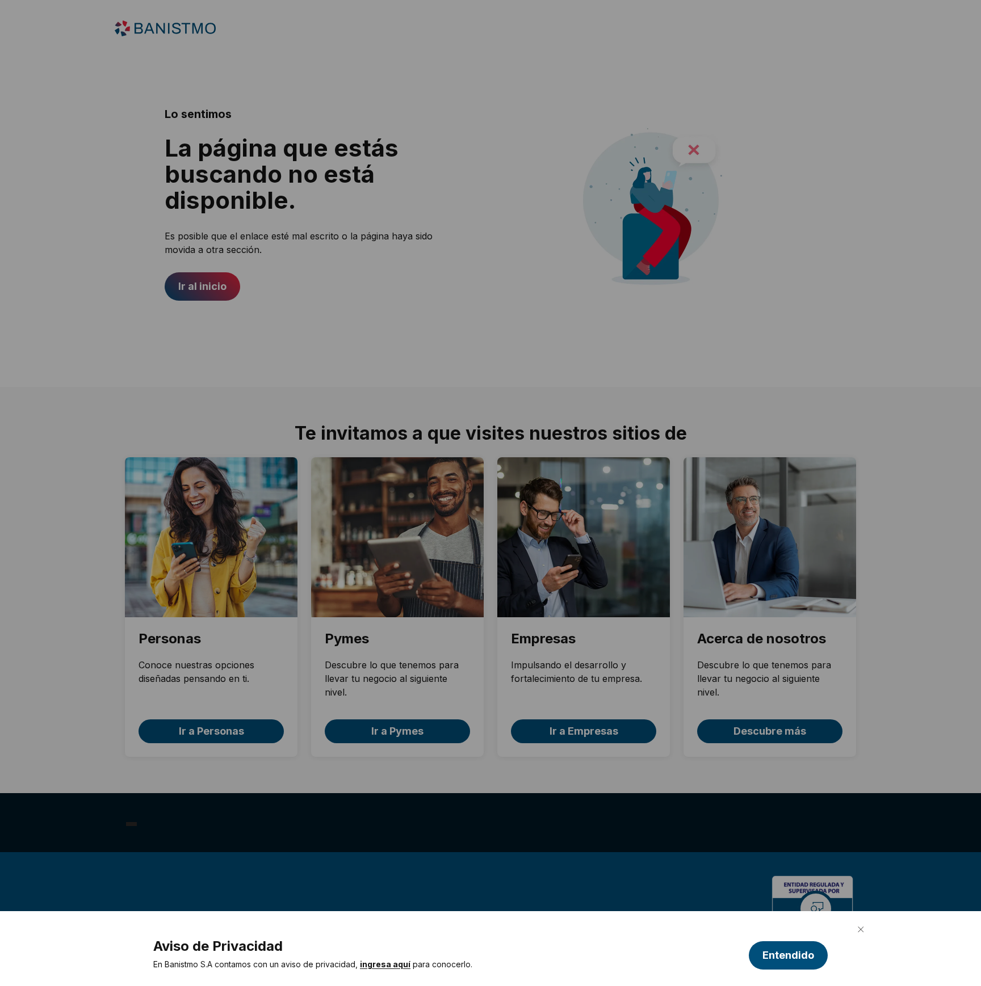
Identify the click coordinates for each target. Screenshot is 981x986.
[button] (788, 955)
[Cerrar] (860, 929)
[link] (385, 964)
